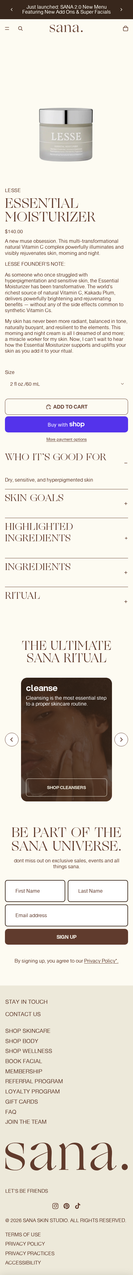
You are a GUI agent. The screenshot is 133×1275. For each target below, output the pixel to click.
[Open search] (20, 28)
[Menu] (7, 28)
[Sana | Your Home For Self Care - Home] (66, 28)
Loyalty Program (32, 1091)
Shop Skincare (27, 1031)
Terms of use (23, 1235)
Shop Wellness (28, 1051)
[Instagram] (55, 1206)
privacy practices (29, 1253)
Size (10, 372)
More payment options (66, 439)
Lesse (13, 190)
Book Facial (23, 1061)
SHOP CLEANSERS (66, 787)
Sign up (67, 936)
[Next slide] (121, 9)
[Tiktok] (77, 1206)
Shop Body (21, 1041)
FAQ (10, 1112)
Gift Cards (21, 1101)
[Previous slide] (12, 9)
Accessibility (23, 1263)
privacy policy (25, 1244)
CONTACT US (23, 1014)
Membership (23, 1071)
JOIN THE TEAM (26, 1121)
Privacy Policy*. (101, 961)
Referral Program (34, 1081)
